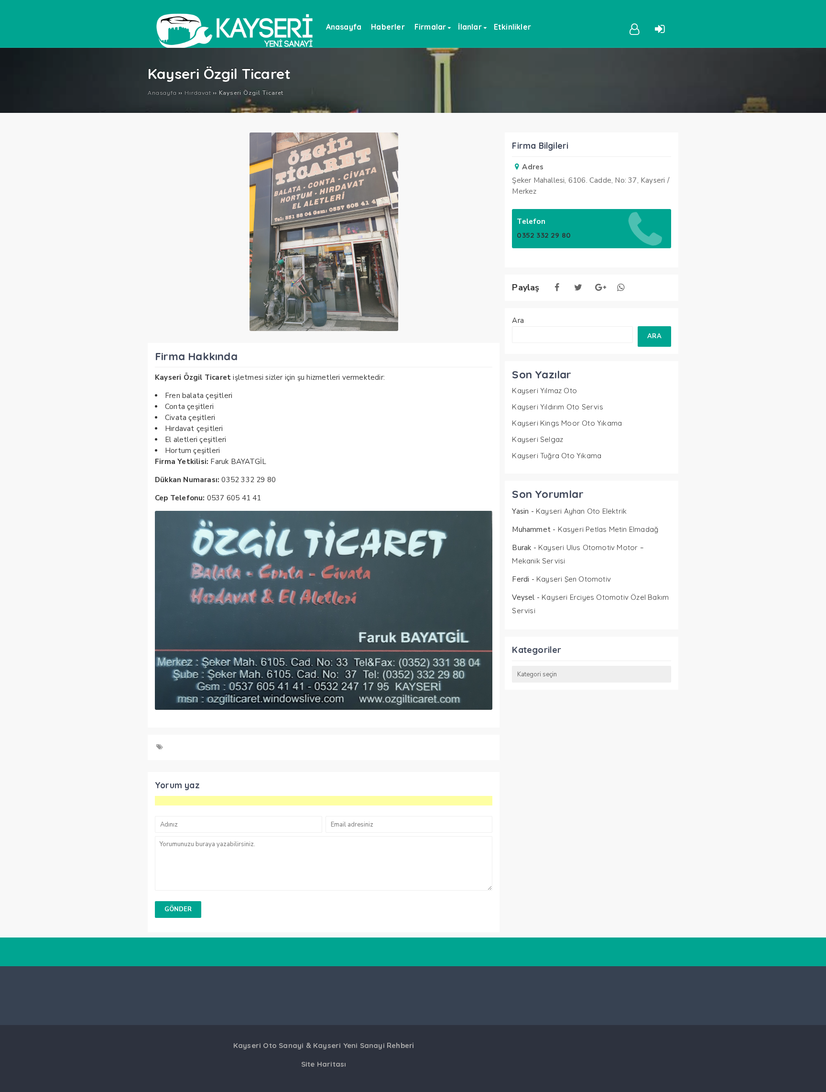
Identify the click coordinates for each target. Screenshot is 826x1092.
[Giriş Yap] (660, 28)
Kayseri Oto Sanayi (268, 1045)
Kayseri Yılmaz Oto (544, 390)
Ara (518, 320)
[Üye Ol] (635, 28)
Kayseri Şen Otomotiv (573, 579)
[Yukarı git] (809, 1075)
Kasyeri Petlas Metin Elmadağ (608, 529)
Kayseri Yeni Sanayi (349, 1045)
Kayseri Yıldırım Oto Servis (557, 406)
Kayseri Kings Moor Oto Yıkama (567, 423)
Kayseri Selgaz (537, 439)
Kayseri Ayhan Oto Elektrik (581, 511)
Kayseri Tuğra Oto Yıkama (556, 455)
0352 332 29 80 (544, 235)
